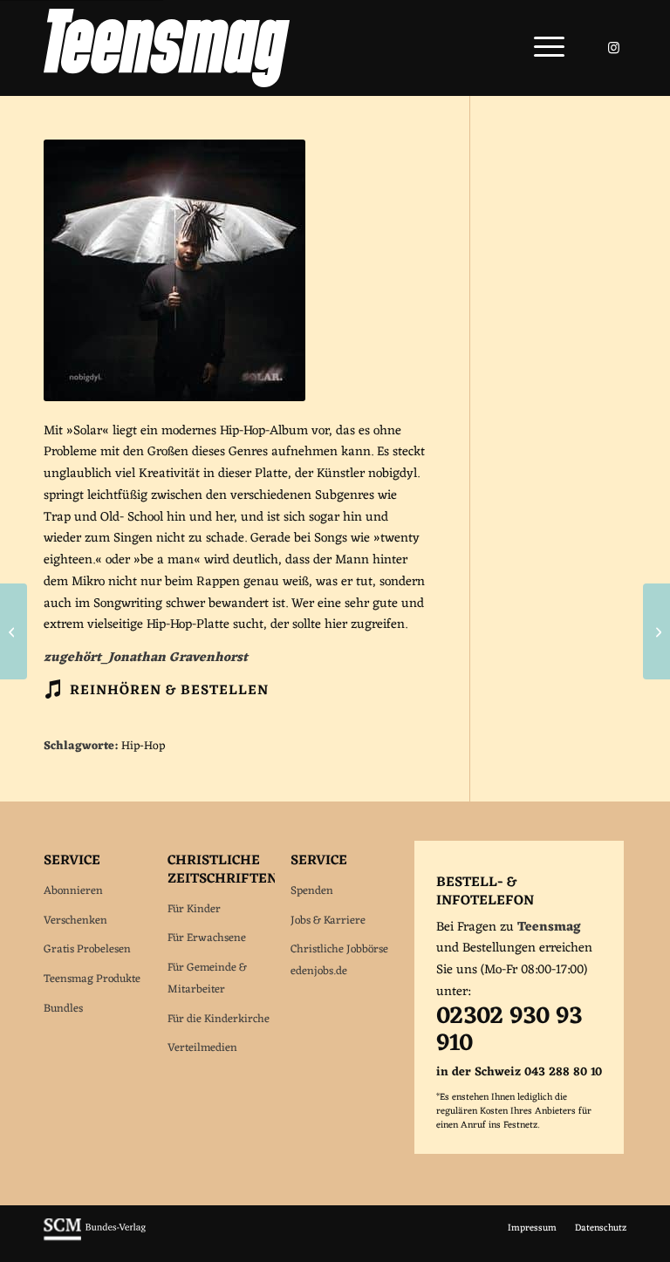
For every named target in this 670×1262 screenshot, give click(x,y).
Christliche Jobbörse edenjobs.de (339, 960)
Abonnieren (73, 891)
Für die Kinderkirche (219, 1019)
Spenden (312, 891)
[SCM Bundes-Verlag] (95, 1238)
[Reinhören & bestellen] (52, 689)
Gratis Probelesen (87, 949)
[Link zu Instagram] (613, 48)
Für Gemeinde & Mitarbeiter (207, 978)
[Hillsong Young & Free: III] (656, 631)
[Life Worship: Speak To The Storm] (13, 631)
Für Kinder (194, 909)
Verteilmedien (202, 1048)
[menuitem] (540, 48)
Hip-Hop (143, 746)
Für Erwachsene (207, 938)
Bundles (63, 1009)
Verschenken (75, 921)
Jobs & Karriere (328, 921)
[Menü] (540, 48)
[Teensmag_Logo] (167, 48)
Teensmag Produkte (92, 979)
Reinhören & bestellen (169, 691)
